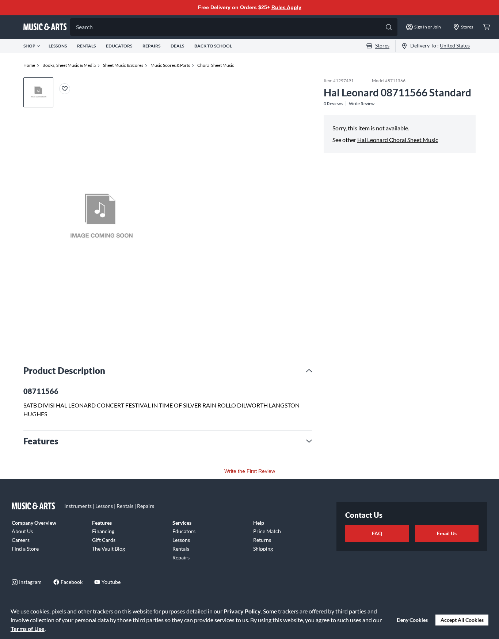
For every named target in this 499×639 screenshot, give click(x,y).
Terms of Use (28, 628)
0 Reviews (333, 103)
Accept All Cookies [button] (462, 620)
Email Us (447, 533)
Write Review (361, 103)
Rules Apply (286, 7)
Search (84, 26)
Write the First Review (249, 471)
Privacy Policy (242, 611)
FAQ (377, 533)
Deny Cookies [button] (412, 620)
